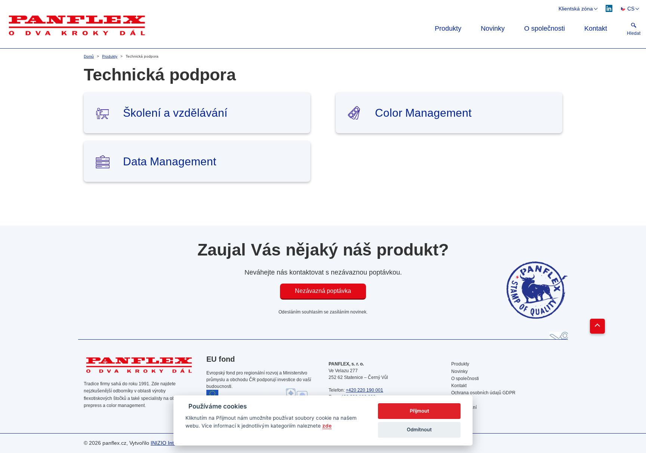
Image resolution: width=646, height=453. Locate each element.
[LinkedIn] (609, 8)
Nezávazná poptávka (323, 291)
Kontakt (595, 28)
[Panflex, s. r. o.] (210, 24)
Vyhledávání (464, 407)
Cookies (459, 400)
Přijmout (419, 411)
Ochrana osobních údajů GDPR (483, 392)
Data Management (169, 161)
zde (327, 426)
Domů (89, 56)
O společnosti (544, 28)
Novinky (493, 28)
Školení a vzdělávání (175, 113)
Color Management (423, 113)
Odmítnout (419, 429)
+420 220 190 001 (364, 390)
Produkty (448, 28)
